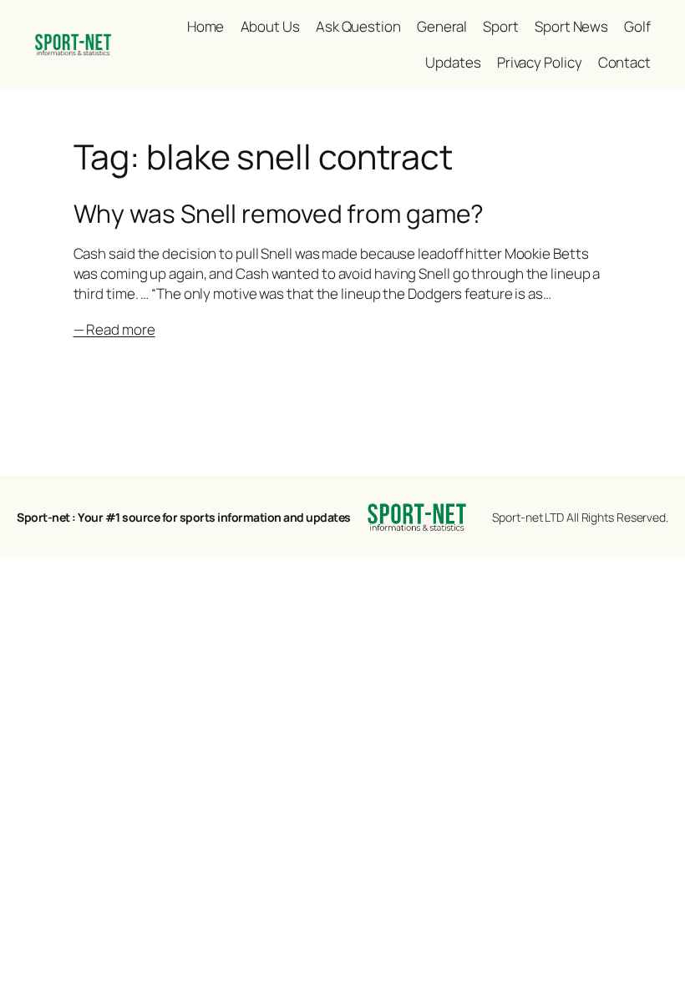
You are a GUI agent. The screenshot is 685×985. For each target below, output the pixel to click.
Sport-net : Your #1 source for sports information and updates (184, 517)
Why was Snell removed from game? (279, 214)
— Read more (114, 329)
